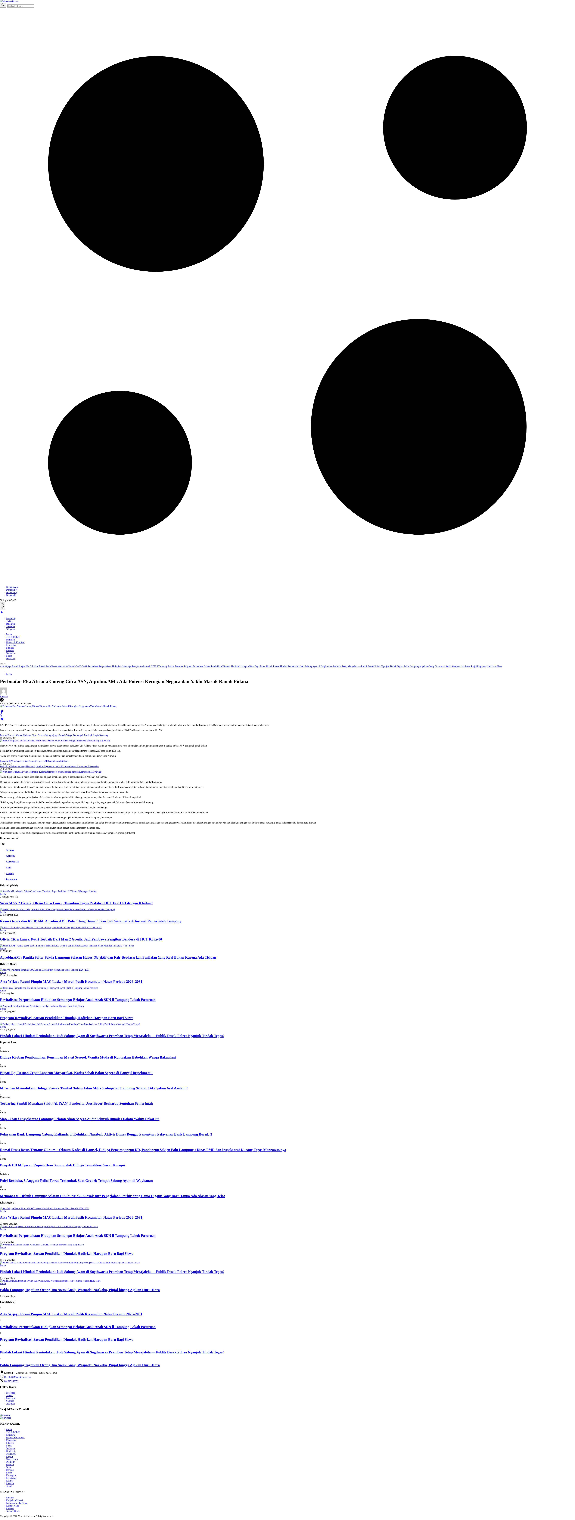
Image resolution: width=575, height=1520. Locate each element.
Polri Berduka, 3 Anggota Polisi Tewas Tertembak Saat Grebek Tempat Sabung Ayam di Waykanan (76, 1181)
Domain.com (12, 587)
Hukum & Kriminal (15, 642)
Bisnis (9, 656)
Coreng (10, 873)
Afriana (10, 850)
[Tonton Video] (2, 613)
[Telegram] (2, 720)
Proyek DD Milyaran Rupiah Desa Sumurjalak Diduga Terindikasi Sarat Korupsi (62, 1165)
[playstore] (5, 1417)
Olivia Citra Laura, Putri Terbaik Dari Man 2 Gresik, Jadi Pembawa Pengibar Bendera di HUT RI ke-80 (81, 939)
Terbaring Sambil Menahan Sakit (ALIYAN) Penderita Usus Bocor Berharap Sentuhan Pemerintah (76, 1103)
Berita (9, 634)
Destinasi (10, 658)
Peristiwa (10, 639)
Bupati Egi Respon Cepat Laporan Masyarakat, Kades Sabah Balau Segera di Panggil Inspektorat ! (76, 1073)
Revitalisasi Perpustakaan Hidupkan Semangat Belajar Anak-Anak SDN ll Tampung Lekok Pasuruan (136, 666)
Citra (8, 867)
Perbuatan (11, 879)
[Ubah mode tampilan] (2, 606)
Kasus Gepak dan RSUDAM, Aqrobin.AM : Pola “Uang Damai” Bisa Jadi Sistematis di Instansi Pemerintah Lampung (90, 921)
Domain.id (11, 595)
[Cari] (3, 5)
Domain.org (11, 592)
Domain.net (11, 589)
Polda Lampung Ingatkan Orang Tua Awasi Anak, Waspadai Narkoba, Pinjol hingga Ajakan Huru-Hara (453, 666)
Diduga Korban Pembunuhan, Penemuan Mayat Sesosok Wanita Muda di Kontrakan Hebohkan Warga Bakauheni (88, 1057)
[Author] (3, 694)
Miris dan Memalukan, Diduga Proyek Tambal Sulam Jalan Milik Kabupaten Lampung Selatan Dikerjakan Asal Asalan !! (94, 1088)
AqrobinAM (12, 861)
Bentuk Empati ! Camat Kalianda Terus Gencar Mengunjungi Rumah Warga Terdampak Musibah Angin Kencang (54, 735)
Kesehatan (11, 645)
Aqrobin (10, 856)
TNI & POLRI (13, 637)
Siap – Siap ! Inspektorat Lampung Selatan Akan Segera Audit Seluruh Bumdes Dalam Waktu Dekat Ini (79, 1119)
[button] (287, 302)
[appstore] (5, 1415)
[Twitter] (1, 715)
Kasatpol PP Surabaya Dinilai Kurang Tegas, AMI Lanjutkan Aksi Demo (34, 761)
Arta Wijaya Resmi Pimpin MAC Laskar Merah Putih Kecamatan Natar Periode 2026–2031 (44, 666)
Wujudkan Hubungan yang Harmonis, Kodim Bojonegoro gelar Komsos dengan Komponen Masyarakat (49, 766)
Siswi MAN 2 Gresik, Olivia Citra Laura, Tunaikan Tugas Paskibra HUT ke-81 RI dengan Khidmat (76, 903)
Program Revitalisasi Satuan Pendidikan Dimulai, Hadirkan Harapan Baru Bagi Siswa (225, 666)
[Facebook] (2, 712)
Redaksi (4, 696)
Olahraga (10, 653)
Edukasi (10, 647)
